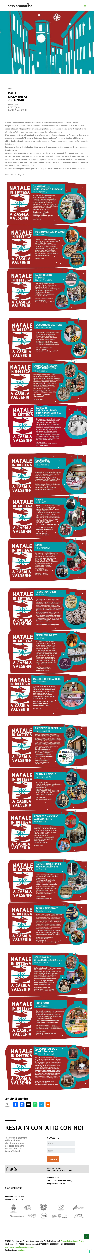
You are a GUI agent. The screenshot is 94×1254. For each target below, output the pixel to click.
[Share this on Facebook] (15, 1104)
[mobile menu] (85, 5)
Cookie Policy (78, 1241)
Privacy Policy (66, 1241)
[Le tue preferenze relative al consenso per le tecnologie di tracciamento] (89, 1251)
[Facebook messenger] (22, 1104)
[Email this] (28, 1104)
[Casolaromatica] (20, 5)
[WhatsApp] (35, 1104)
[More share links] (48, 1104)
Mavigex (21, 1250)
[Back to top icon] (86, 1236)
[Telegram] (41, 1104)
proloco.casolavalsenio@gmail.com (19, 1247)
